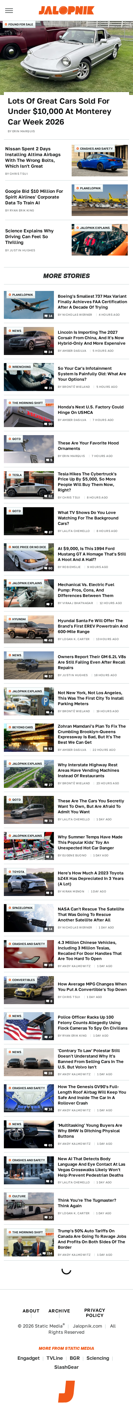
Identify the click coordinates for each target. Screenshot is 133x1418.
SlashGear (66, 1367)
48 (50, 640)
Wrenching (21, 366)
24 (50, 352)
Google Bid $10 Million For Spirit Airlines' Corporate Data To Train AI (34, 197)
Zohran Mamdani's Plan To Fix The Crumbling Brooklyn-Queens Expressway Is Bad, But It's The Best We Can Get (92, 734)
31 (51, 388)
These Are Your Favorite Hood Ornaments (88, 446)
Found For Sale (20, 24)
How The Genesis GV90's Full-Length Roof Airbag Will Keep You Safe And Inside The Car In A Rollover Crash (92, 1094)
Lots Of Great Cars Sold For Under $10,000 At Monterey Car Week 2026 (59, 111)
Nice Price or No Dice (29, 547)
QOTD (16, 439)
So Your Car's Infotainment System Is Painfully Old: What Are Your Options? (92, 374)
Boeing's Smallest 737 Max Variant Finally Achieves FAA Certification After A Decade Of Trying (92, 302)
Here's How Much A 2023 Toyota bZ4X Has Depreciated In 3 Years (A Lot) (91, 878)
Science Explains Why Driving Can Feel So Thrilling (29, 236)
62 (50, 496)
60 (50, 568)
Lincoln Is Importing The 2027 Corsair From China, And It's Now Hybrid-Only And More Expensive (92, 338)
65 (50, 1145)
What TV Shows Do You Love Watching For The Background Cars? (88, 518)
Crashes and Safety (96, 148)
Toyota (18, 871)
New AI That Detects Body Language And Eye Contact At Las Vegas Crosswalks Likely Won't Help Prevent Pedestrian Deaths (91, 1167)
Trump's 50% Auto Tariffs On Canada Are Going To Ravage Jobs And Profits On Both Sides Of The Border (92, 1239)
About (31, 1310)
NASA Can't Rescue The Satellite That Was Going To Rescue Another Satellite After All (91, 914)
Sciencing (98, 1358)
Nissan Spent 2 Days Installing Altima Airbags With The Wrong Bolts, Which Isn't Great (33, 157)
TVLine (54, 1358)
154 (50, 1253)
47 (51, 1037)
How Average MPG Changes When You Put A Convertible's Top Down (92, 987)
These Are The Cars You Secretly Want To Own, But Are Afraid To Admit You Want (91, 806)
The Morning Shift (27, 403)
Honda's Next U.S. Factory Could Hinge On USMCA (91, 410)
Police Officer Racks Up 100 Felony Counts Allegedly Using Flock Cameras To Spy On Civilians (93, 1023)
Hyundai (19, 619)
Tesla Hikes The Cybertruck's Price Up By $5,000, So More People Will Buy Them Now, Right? (87, 482)
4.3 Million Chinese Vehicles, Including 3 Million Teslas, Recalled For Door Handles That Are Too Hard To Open (90, 950)
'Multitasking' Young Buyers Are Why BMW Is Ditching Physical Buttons (90, 1131)
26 (50, 964)
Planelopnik (90, 188)
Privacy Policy (95, 1313)
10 (51, 1217)
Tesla (17, 475)
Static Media (49, 1326)
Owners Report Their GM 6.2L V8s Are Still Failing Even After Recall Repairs (92, 662)
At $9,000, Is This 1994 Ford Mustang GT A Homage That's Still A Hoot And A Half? (92, 554)
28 (50, 1073)
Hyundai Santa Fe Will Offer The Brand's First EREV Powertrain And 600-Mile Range (93, 626)
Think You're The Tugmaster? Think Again (87, 1203)
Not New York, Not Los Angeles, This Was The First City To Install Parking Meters (91, 698)
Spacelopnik (22, 908)
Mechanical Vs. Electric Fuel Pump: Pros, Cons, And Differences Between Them (86, 590)
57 (51, 676)
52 (50, 748)
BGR (75, 1358)
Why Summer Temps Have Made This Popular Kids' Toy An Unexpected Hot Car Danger (90, 842)
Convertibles (23, 980)
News (16, 330)
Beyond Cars (22, 727)
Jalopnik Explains (95, 227)
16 (51, 1109)
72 (51, 820)
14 (51, 316)
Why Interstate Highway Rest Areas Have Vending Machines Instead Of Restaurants (88, 770)
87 (51, 532)
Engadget (28, 1358)
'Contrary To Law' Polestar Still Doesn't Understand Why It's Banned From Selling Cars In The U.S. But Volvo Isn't (91, 1058)
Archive (59, 1310)
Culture (19, 1196)
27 (51, 784)
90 (50, 424)
